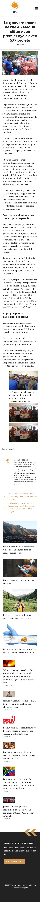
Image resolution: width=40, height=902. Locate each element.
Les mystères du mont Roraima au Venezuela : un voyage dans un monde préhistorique (19, 549)
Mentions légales (29, 885)
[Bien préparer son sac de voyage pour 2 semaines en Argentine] (20, 610)
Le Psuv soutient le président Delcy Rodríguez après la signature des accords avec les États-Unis (19, 731)
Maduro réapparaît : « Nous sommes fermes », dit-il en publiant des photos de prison (19, 704)
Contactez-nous (14, 861)
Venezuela (10, 449)
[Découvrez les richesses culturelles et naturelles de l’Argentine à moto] (20, 644)
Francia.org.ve (15, 885)
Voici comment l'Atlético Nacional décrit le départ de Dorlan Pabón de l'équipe (22, 496)
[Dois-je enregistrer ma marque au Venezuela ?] (20, 575)
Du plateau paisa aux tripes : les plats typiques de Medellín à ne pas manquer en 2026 (19, 755)
